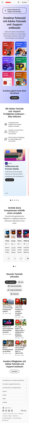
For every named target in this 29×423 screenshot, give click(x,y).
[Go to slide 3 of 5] (14, 200)
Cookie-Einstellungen (17, 418)
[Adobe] (8, 2)
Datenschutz (15, 415)
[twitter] (9, 411)
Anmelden (24, 2)
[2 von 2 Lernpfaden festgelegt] (15, 266)
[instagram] (6, 411)
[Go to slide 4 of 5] (16, 200)
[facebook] (3, 411)
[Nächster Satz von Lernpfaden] (26, 172)
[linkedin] (12, 411)
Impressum (20, 413)
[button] (18, 2)
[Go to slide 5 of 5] (18, 200)
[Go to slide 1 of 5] (11, 200)
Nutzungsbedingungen (7, 418)
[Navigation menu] (2, 2)
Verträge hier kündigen (7, 415)
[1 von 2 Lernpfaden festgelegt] (14, 266)
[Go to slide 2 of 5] (13, 200)
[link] (14, 97)
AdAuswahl (6, 420)
